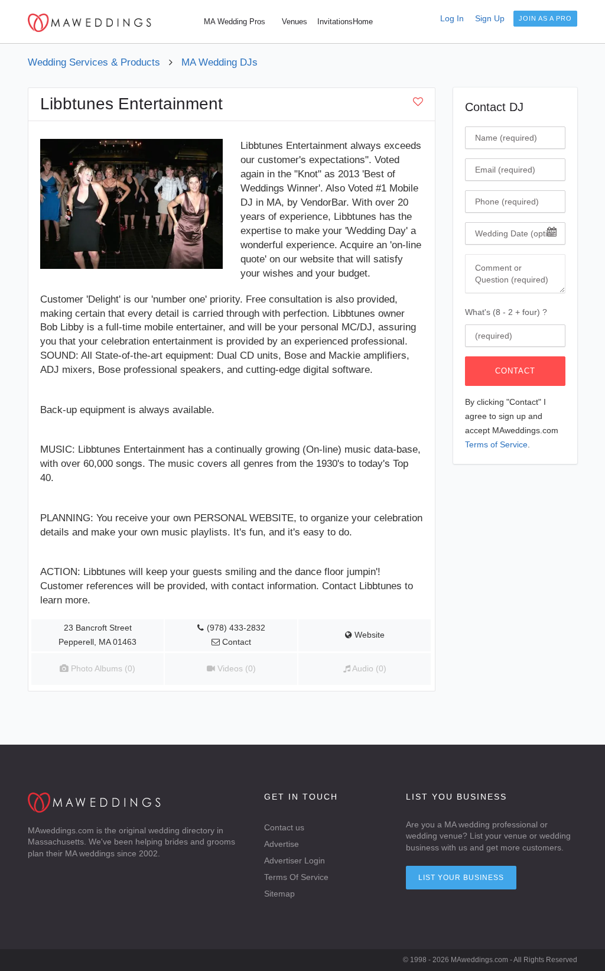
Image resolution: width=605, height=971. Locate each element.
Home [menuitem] (363, 21)
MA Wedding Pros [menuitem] (234, 21)
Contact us (284, 827)
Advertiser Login (294, 860)
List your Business (461, 877)
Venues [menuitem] (294, 21)
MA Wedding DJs (219, 62)
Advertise (281, 844)
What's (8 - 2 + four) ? (506, 312)
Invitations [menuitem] (335, 21)
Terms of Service (496, 444)
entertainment (182, 341)
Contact (515, 370)
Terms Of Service (296, 877)
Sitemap (279, 893)
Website (368, 635)
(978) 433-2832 (236, 627)
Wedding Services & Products (94, 62)
